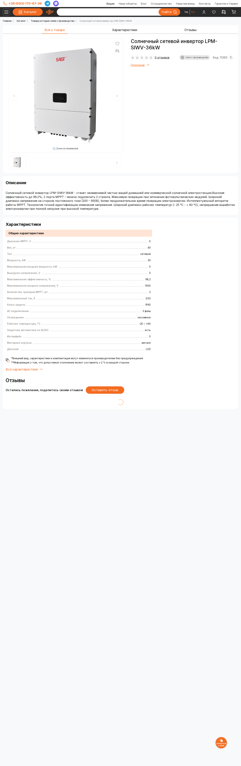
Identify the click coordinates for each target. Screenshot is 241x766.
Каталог (21, 21)
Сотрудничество (161, 3)
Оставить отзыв (105, 390)
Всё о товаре (54, 30)
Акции (110, 3)
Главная (7, 21)
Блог (144, 3)
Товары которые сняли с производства (52, 21)
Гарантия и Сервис (226, 3)
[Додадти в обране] (117, 44)
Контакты (205, 3)
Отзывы (190, 30)
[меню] (6, 12)
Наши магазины (185, 3)
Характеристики (124, 30)
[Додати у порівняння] (117, 51)
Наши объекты (128, 3)
